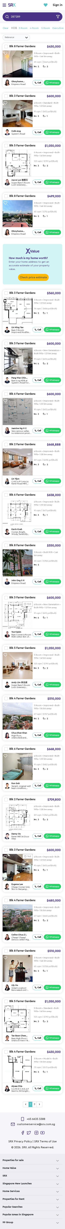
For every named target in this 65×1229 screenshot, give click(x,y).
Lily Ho (14, 985)
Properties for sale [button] (13, 1160)
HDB (14, 28)
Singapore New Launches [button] (17, 1183)
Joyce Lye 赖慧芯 (19, 180)
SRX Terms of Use (45, 1141)
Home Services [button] (11, 1191)
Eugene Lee (17, 884)
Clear (5, 28)
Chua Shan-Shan (19, 733)
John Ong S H (17, 580)
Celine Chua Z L (19, 935)
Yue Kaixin (16, 632)
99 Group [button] (8, 1222)
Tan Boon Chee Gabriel (18, 1036)
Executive (58, 28)
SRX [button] (5, 1176)
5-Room (45, 28)
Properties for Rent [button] (13, 1199)
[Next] (39, 1104)
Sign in (57, 5)
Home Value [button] (9, 1168)
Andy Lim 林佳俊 (19, 682)
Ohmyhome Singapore (17, 81)
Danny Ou (16, 834)
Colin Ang (16, 131)
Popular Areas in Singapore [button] (18, 1214)
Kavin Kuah (16, 529)
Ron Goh (15, 783)
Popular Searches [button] (12, 1207)
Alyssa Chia (16, 1086)
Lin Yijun (15, 479)
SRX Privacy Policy (20, 1141)
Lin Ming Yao (17, 327)
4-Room (34, 28)
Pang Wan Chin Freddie (18, 378)
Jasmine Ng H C (19, 428)
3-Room (23, 28)
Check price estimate (33, 277)
